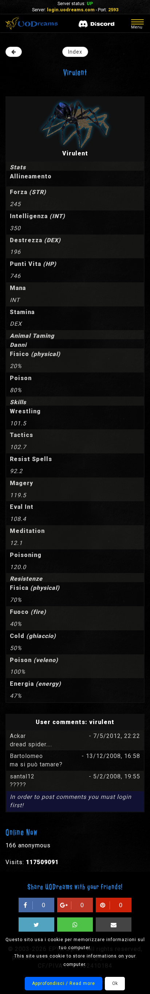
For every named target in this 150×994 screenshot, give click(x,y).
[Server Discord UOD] (96, 24)
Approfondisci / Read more (63, 983)
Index (75, 52)
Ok (115, 983)
